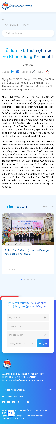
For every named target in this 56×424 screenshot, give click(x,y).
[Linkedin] (18, 402)
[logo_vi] (17, 6)
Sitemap (24, 418)
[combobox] (28, 33)
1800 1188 (18, 396)
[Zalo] (12, 71)
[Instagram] (13, 402)
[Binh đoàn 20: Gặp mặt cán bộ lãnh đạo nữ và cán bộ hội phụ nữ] (28, 229)
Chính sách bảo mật (34, 416)
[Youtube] (8, 402)
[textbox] (28, 33)
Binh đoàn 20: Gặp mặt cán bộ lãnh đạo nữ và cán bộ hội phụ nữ (27, 252)
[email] (27, 402)
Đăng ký (43, 343)
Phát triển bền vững (18, 244)
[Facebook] (18, 71)
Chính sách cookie (10, 418)
